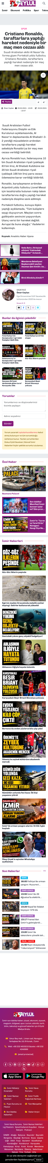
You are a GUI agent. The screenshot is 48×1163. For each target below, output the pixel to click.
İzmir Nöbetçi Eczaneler (11, 1089)
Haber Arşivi (34, 1112)
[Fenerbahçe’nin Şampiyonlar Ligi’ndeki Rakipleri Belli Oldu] (12, 328)
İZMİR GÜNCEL (28, 890)
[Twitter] (28, 308)
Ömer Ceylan (9, 108)
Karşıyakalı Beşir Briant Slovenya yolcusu (32, 383)
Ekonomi (15, 10)
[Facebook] (23, 308)
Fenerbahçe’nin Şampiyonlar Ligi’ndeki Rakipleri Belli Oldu (12, 338)
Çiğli (7, 1141)
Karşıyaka (35, 1143)
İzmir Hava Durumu (31, 1089)
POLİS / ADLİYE (28, 941)
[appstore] (13, 1076)
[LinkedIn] (24, 1064)
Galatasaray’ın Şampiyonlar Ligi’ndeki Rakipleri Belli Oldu (12, 360)
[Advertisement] (24, 979)
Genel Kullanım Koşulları (26, 1127)
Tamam (38, 1160)
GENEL (24, 878)
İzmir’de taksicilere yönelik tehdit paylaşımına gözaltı (33, 934)
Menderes (39, 1146)
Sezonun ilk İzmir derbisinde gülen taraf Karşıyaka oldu (12, 383)
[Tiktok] (33, 1064)
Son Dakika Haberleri (10, 1113)
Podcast (28, 1130)
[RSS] (24, 1068)
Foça (18, 1141)
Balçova (21, 1135)
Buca (33, 1138)
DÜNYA (24, 903)
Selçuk (15, 1152)
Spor (36, 10)
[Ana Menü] (3, 3)
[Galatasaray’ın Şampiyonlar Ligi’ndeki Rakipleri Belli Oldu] (12, 350)
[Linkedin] (38, 308)
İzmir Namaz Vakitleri (11, 1097)
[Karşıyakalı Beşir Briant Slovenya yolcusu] (35, 373)
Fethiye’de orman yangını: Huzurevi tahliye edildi (33, 883)
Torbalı (27, 1152)
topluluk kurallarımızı (28, 432)
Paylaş (8, 102)
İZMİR (6, 1135)
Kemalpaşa (8, 1146)
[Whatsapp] (42, 1064)
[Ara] (43, 3)
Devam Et (20, 303)
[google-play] (35, 1076)
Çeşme (40, 1138)
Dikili (12, 1141)
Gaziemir (26, 1141)
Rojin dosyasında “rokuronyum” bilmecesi (33, 946)
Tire (21, 1152)
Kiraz (17, 1146)
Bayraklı (39, 1135)
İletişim (19, 1130)
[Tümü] (44, 871)
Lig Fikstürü (8, 1127)
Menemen (8, 1149)
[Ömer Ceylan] (8, 294)
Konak (30, 1146)
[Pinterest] (15, 1064)
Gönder (8, 423)
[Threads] (38, 1064)
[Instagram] (33, 308)
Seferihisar (38, 1149)
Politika (27, 10)
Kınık (23, 1146)
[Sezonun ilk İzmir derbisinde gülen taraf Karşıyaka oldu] (12, 373)
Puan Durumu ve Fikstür (13, 1105)
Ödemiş (28, 1149)
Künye (41, 1127)
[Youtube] (28, 1064)
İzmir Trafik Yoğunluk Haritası (33, 1097)
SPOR (24, 28)
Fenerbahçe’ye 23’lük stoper (34, 337)
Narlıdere (19, 1149)
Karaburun (24, 1143)
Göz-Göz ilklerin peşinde (35, 358)
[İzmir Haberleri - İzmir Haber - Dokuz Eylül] (23, 3)
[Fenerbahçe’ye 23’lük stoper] (35, 328)
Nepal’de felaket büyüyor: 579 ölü (32, 908)
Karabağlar (12, 1143)
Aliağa (14, 1135)
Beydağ (17, 1138)
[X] (10, 1064)
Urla (34, 1152)
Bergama (8, 1138)
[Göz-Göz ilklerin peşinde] (35, 350)
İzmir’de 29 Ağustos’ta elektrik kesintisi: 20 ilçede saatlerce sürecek (30, 896)
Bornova (26, 1138)
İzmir (5, 10)
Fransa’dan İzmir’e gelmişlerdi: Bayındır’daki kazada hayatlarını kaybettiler (32, 921)
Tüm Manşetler (35, 1104)
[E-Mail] (19, 308)
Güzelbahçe (36, 1141)
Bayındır (30, 1135)
